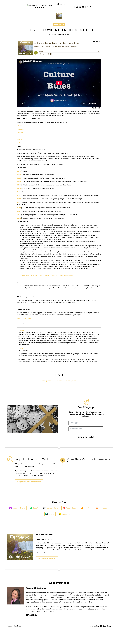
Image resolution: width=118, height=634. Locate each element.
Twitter (19, 126)
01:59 (19, 178)
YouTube (20, 143)
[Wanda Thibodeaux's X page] (29, 615)
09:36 (19, 188)
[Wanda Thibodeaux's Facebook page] (27, 615)
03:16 (19, 182)
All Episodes (58, 381)
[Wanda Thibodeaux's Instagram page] (31, 615)
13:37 (19, 199)
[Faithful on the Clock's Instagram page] (79, 7)
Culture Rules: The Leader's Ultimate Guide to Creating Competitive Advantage (46, 275)
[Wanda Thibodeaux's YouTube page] (35, 615)
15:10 (18, 202)
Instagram (20, 136)
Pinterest (20, 133)
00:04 (19, 171)
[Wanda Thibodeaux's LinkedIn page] (33, 615)
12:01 (18, 195)
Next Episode (46, 381)
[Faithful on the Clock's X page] (76, 7)
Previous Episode (70, 381)
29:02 (19, 218)
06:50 (19, 185)
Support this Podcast (24, 318)
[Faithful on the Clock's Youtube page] (82, 7)
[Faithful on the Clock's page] (86, 7)
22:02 (19, 208)
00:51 (19, 175)
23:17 (19, 211)
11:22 (18, 192)
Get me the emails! (86, 437)
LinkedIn (19, 139)
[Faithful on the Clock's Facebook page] (74, 7)
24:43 (19, 215)
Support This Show (46, 559)
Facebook (20, 129)
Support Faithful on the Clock (29, 481)
